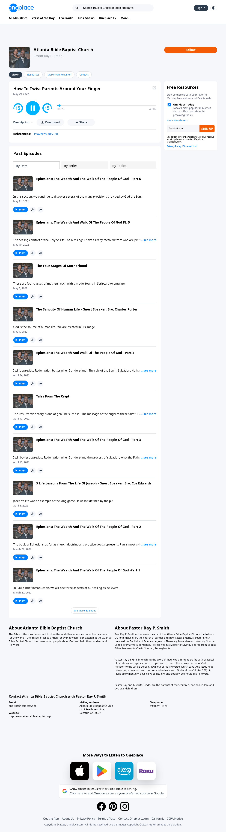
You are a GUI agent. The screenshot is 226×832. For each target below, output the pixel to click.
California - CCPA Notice (167, 819)
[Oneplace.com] (21, 8)
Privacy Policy (86, 819)
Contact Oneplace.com (133, 819)
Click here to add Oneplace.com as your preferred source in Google (117, 793)
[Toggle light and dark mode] (213, 8)
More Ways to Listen (59, 74)
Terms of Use (106, 819)
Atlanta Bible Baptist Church (63, 49)
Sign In (201, 8)
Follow (191, 50)
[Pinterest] (113, 806)
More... (125, 18)
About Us (68, 819)
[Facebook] (101, 806)
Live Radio (66, 18)
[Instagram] (124, 806)
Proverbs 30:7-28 (46, 134)
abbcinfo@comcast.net (22, 705)
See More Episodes (85, 610)
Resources (33, 74)
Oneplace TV (107, 18)
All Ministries (18, 18)
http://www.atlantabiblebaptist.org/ (30, 716)
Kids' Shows (86, 18)
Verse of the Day (43, 18)
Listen (15, 74)
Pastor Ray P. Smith (48, 56)
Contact (83, 74)
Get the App (51, 819)
